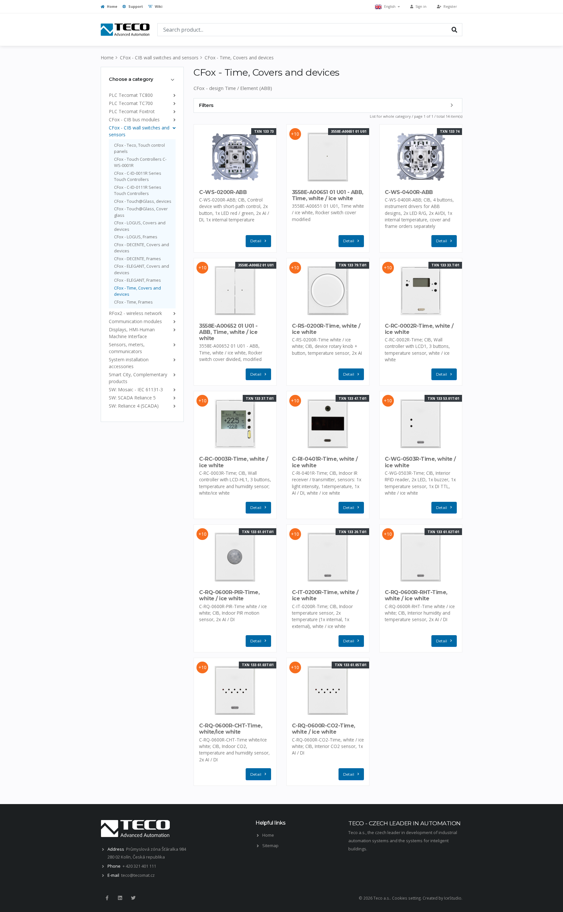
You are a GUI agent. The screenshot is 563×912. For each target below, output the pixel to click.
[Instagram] (119, 898)
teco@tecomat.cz (138, 875)
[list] (173, 95)
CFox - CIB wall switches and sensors (159, 57)
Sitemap (270, 845)
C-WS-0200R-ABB (223, 192)
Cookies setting (406, 898)
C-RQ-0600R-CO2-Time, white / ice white (323, 729)
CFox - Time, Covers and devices (239, 57)
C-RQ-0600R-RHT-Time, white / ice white (416, 595)
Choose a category (131, 79)
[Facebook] (106, 898)
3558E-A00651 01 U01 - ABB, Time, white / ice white (327, 195)
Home (111, 6)
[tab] (142, 79)
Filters (206, 105)
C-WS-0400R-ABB (409, 192)
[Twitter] (133, 898)
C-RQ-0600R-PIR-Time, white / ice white (229, 595)
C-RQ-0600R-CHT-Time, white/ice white (230, 729)
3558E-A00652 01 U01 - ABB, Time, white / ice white (228, 332)
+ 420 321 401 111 (139, 866)
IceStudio (452, 898)
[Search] (454, 29)
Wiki (158, 6)
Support (135, 6)
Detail (255, 240)
